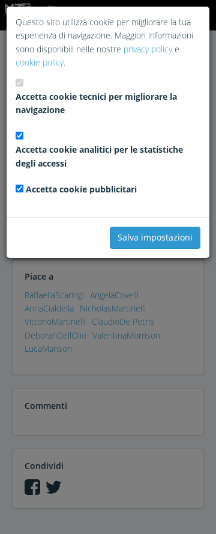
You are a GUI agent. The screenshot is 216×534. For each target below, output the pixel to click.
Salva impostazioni (155, 237)
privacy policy (148, 49)
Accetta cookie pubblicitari (81, 189)
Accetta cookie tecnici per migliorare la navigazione (96, 103)
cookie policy (40, 62)
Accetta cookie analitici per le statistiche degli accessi (99, 156)
